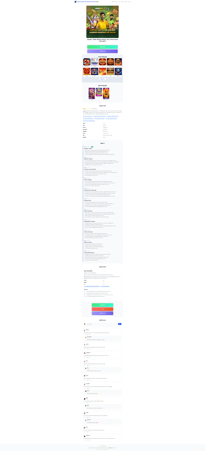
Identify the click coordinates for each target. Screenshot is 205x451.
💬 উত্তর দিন (88, 334)
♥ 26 (84, 365)
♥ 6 (84, 402)
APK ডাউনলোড (102, 47)
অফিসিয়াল (113, 1)
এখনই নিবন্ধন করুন (102, 51)
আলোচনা (129, 1)
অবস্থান (126, 1)
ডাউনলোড (122, 1)
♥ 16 (84, 334)
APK (116, 1)
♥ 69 (84, 357)
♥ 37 (84, 440)
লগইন (119, 1)
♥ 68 (84, 388)
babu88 (84, 111)
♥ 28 (84, 417)
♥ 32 (84, 431)
